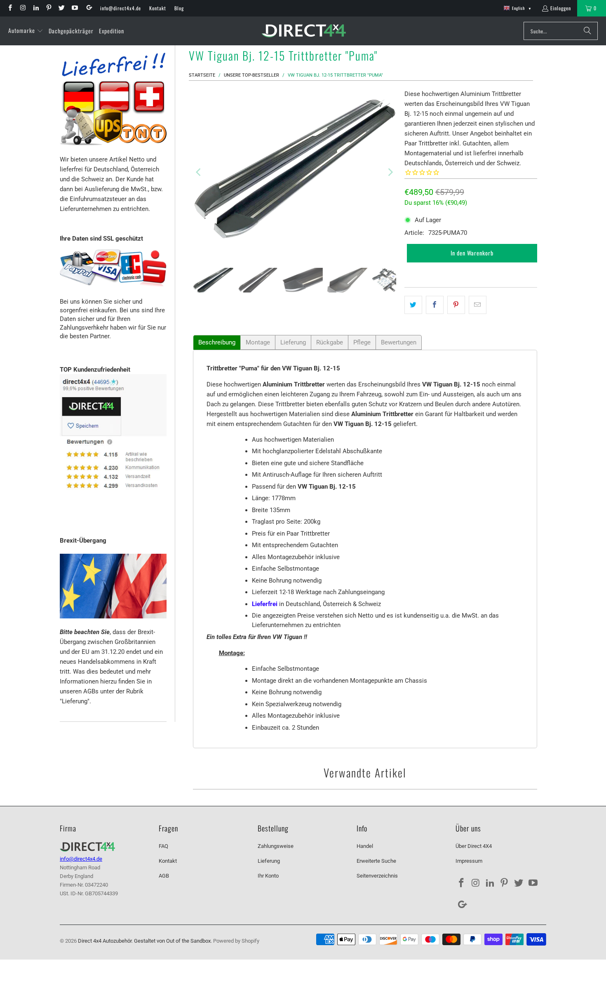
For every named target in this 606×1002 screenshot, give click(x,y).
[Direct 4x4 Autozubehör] (303, 31)
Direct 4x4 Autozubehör (105, 941)
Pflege (362, 342)
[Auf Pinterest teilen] (456, 305)
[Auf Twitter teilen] (413, 305)
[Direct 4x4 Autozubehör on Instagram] (22, 8)
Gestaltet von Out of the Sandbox (172, 941)
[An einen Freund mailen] (477, 305)
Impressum (469, 861)
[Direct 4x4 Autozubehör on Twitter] (61, 8)
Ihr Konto (268, 876)
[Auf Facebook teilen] (435, 305)
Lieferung (293, 342)
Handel (365, 846)
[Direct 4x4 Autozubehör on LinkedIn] (35, 8)
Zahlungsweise (276, 846)
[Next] (390, 172)
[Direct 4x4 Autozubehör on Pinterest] (48, 8)
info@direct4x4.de (120, 8)
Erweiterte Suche (376, 861)
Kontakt (157, 8)
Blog (179, 8)
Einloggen (560, 8)
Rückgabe (329, 342)
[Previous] (199, 172)
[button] (25, 31)
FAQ (163, 846)
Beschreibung (216, 342)
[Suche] (587, 31)
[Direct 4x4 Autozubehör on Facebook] (9, 8)
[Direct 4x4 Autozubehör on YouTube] (74, 8)
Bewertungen (398, 342)
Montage (258, 342)
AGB (164, 876)
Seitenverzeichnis (377, 876)
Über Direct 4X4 (474, 846)
